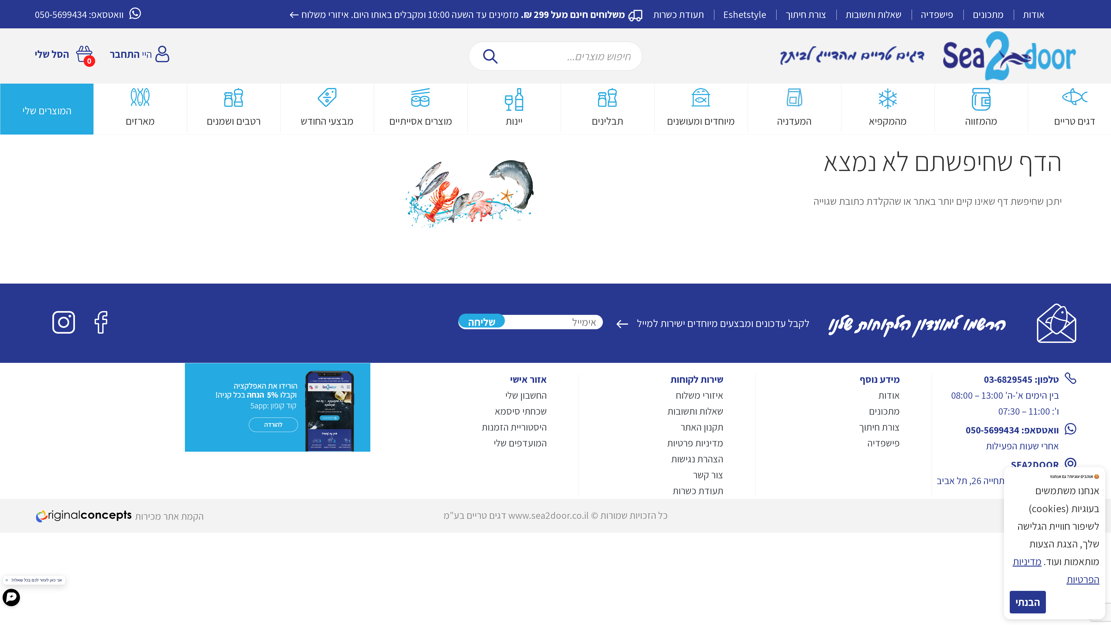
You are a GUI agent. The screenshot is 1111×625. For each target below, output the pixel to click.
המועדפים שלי (520, 442)
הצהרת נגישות (697, 458)
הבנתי (1028, 602)
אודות (1033, 14)
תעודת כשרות (678, 14)
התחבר (125, 54)
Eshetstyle (744, 14)
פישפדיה (937, 14)
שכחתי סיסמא (521, 411)
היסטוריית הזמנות (514, 426)
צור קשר (708, 474)
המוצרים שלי (46, 110)
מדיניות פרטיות (695, 442)
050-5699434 (61, 14)
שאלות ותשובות (874, 14)
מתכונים (988, 14)
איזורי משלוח (325, 14)
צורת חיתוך (806, 14)
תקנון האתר (701, 426)
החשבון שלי (526, 395)
